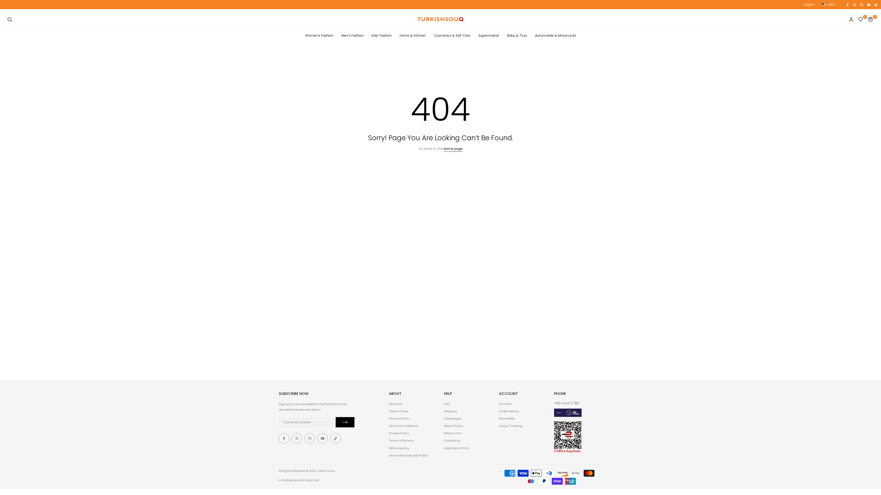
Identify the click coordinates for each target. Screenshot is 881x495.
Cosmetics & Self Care (452, 35)
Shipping (450, 411)
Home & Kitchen (413, 35)
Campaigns (453, 418)
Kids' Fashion (382, 35)
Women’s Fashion (319, 35)
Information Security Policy (408, 455)
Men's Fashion (352, 35)
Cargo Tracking (510, 426)
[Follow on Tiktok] (876, 4)
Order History (509, 411)
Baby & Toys (517, 35)
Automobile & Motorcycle (555, 35)
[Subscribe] (345, 422)
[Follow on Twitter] (854, 4)
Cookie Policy (399, 433)
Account (505, 404)
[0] (860, 19)
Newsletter (507, 418)
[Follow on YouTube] (868, 4)
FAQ (447, 404)
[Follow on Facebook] (847, 4)
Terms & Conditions (403, 426)
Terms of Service (401, 440)
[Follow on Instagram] (861, 4)
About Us (395, 404)
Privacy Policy (399, 418)
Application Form (456, 448)
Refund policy (399, 448)
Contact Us (452, 440)
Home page (453, 148)
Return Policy (453, 426)
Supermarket (488, 35)
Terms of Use (398, 411)
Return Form (453, 433)
